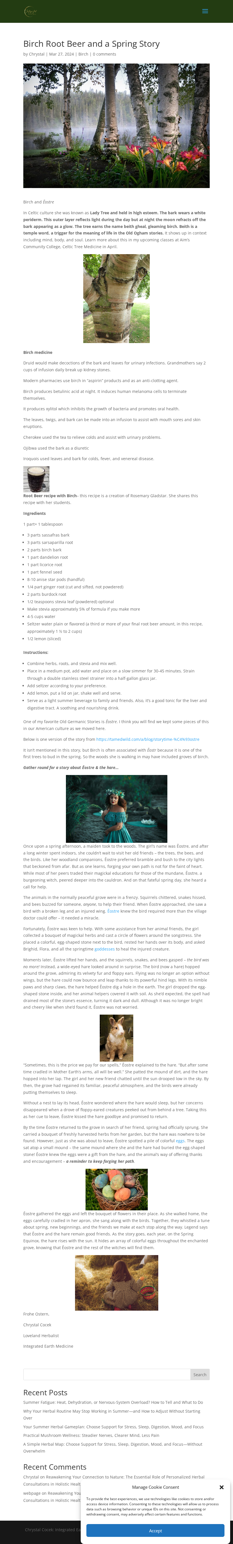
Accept (155, 1530)
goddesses (105, 949)
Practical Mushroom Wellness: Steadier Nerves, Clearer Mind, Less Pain (91, 1435)
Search (200, 1374)
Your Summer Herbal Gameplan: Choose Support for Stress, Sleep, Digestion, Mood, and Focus (113, 1426)
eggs (180, 1140)
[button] (221, 1487)
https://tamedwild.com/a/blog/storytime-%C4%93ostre (147, 739)
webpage (32, 1493)
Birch (83, 54)
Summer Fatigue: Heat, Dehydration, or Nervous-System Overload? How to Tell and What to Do (113, 1402)
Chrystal (37, 54)
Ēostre (113, 911)
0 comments (104, 54)
